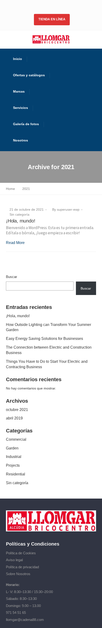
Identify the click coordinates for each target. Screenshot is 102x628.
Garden (12, 448)
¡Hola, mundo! (20, 220)
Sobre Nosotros (18, 574)
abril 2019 (14, 418)
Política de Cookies (21, 553)
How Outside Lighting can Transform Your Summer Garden (48, 327)
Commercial (16, 439)
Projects (13, 465)
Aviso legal (14, 560)
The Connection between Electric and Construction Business (49, 350)
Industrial (13, 457)
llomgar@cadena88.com (25, 620)
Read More (15, 243)
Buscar (11, 277)
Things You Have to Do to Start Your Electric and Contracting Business (47, 364)
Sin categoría (19, 214)
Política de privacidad (22, 567)
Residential (15, 474)
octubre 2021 (17, 410)
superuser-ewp (68, 209)
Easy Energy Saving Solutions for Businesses (44, 339)
